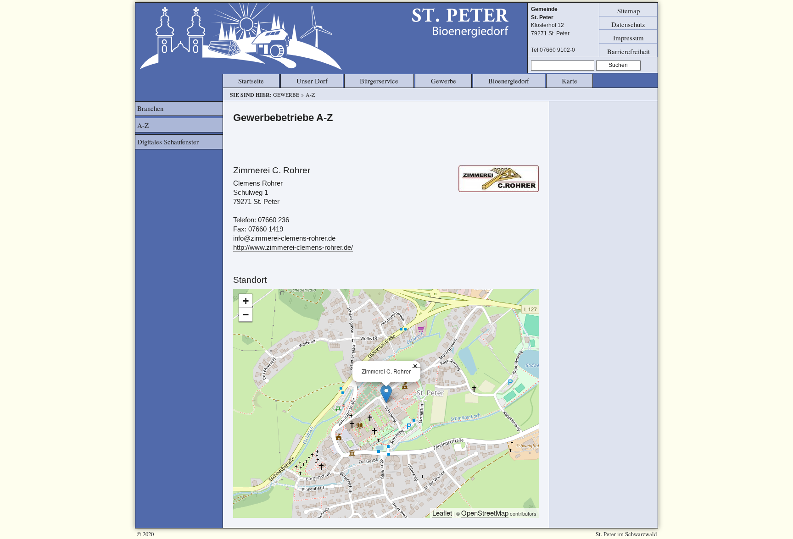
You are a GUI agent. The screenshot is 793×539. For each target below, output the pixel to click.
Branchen (150, 108)
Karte (569, 80)
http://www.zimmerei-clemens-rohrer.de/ (293, 247)
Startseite (251, 80)
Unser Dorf (312, 80)
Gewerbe (443, 80)
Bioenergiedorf (508, 80)
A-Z (143, 125)
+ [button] (246, 301)
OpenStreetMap (484, 512)
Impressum (628, 37)
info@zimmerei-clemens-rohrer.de (284, 238)
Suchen (618, 65)
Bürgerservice (379, 80)
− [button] (246, 314)
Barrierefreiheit (628, 50)
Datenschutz (628, 23)
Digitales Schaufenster (168, 141)
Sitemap (628, 10)
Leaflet (442, 512)
